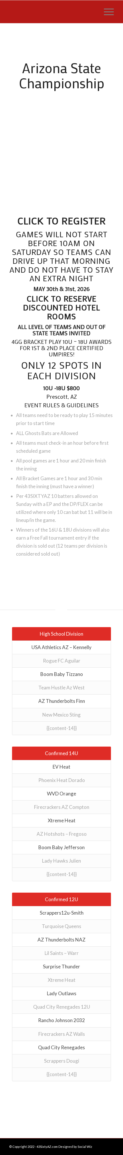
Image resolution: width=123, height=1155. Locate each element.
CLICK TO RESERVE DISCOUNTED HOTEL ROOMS (61, 307)
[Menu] (106, 11)
